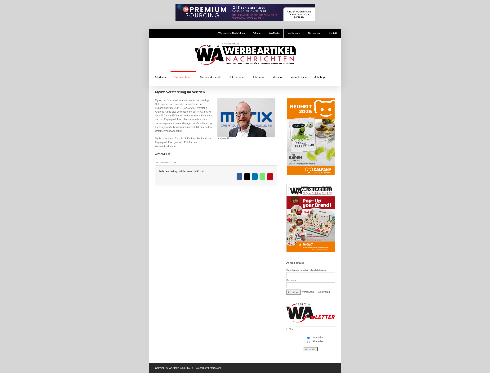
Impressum (215, 368)
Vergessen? (308, 291)
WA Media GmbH (178, 368)
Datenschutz (201, 368)
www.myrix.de (162, 153)
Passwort (291, 280)
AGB (190, 368)
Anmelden (317, 337)
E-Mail (289, 329)
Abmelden (317, 341)
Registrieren (323, 291)
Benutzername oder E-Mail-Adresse (306, 270)
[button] (334, 76)
